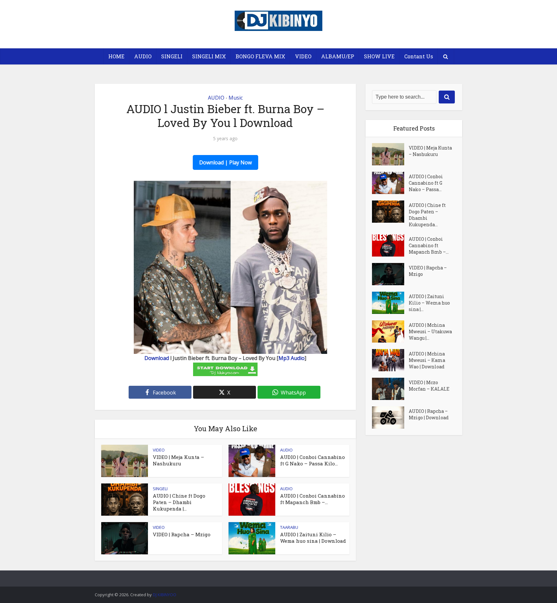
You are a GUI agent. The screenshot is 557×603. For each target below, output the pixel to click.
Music (236, 97)
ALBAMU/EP (337, 56)
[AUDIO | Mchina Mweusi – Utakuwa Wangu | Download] (390, 331)
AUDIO (142, 56)
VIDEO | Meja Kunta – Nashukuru (178, 460)
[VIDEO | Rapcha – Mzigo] (390, 274)
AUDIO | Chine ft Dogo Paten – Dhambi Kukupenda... (427, 215)
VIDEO (303, 56)
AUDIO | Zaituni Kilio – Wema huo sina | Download (313, 537)
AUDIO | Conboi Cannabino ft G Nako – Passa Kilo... (312, 460)
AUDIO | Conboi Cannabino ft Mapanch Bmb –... (312, 498)
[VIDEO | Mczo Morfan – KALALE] (390, 389)
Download (156, 358)
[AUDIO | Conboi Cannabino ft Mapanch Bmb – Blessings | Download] (390, 245)
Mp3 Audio (291, 358)
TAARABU (289, 527)
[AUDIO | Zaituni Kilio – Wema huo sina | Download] (390, 303)
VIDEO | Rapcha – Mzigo (181, 534)
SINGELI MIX (209, 56)
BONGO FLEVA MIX (260, 56)
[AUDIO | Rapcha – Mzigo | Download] (390, 417)
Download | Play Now (225, 162)
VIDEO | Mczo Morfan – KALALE (429, 385)
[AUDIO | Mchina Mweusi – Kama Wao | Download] (390, 360)
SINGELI (171, 56)
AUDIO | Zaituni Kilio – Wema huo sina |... (429, 302)
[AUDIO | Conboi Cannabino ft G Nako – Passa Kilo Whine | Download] (390, 183)
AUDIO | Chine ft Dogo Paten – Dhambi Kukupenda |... (179, 502)
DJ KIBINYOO (164, 595)
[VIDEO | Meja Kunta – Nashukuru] (390, 154)
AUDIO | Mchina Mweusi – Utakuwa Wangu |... (430, 331)
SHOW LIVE (379, 56)
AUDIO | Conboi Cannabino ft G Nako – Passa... (426, 182)
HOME (116, 56)
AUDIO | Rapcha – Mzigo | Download (429, 414)
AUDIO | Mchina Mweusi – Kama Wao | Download (427, 360)
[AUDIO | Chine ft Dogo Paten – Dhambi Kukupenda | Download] (390, 211)
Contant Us (418, 56)
